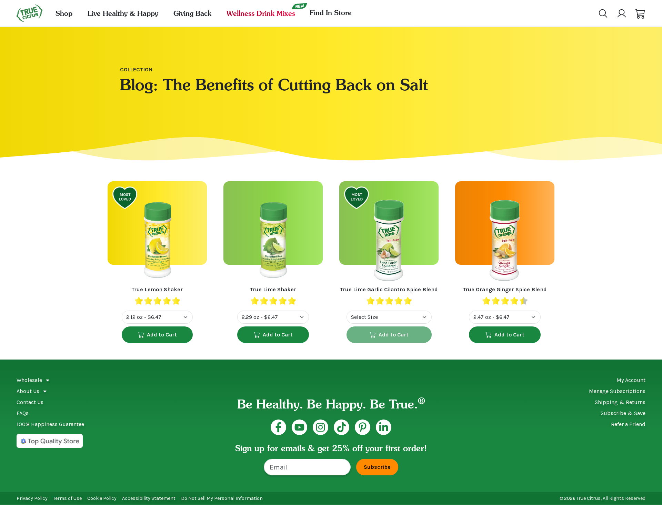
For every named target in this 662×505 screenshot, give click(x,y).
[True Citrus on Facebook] (278, 427)
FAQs (23, 413)
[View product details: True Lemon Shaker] (157, 233)
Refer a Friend (628, 424)
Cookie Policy (102, 498)
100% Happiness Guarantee (50, 424)
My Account (630, 380)
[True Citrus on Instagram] (320, 427)
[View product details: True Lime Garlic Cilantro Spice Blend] (389, 233)
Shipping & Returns (620, 402)
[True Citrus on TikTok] (341, 427)
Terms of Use (67, 498)
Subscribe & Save (623, 413)
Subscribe (377, 467)
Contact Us (30, 402)
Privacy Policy (32, 498)
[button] (640, 13)
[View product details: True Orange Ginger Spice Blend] (504, 233)
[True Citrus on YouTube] (299, 427)
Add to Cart (162, 334)
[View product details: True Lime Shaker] (273, 233)
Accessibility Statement (148, 498)
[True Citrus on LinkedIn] (383, 427)
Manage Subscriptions (617, 391)
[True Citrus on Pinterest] (362, 427)
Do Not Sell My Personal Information (222, 498)
